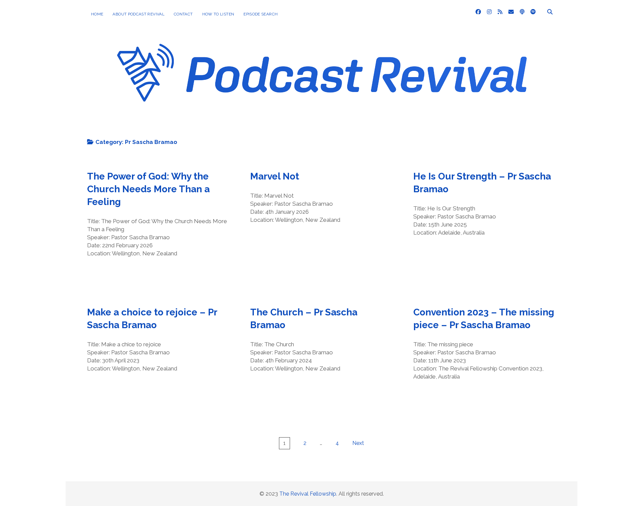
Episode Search (260, 14)
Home (97, 14)
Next (358, 443)
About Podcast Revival (138, 14)
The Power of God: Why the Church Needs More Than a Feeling (148, 189)
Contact (183, 14)
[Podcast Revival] (321, 123)
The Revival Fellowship (307, 494)
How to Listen (218, 14)
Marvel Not (274, 176)
